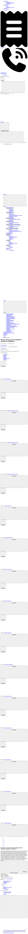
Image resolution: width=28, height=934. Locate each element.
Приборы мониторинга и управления (14, 219)
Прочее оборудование (9, 233)
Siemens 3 (4, 356)
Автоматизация (8, 232)
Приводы (10, 213)
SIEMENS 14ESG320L (7, 791)
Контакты (7, 6)
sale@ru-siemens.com (4, 73)
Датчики (10, 229)
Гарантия (7, 4)
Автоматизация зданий (9, 212)
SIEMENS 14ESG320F (7, 632)
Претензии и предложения (7, 891)
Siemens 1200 (5, 354)
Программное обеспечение (13, 216)
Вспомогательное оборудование (14, 226)
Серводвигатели (11, 210)
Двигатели (7, 314)
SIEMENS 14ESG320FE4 (9, 664)
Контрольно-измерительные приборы (12, 228)
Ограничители (11, 225)
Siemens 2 (4, 355)
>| (3, 845)
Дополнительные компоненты (13, 230)
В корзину (14, 380)
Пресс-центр (5, 8)
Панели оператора (12, 214)
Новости (10, 246)
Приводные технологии (9, 207)
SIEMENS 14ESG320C (7, 505)
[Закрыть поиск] (13, 87)
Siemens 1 (4, 357)
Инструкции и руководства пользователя (15, 231)
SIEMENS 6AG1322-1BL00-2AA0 (13, 442)
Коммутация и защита (9, 322)
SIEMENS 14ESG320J (7, 759)
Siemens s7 (5, 359)
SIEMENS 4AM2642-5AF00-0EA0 (13, 410)
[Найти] (1, 92)
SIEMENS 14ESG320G (7, 696)
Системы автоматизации (9, 217)
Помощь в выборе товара (10, 2)
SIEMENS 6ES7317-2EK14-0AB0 (13, 474)
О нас (10, 241)
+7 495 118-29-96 (3, 72)
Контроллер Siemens (6, 358)
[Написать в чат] (14, 906)
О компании (5, 5)
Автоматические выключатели (13, 222)
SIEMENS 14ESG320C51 (9, 537)
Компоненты (11, 209)
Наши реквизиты (6, 888)
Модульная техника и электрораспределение (13, 224)
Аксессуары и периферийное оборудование (15, 215)
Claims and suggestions (6, 892)
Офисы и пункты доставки (10, 7)
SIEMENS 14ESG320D (7, 569)
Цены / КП (5, 883)
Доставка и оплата (9, 3)
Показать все (11, 211)
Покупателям (5, 1)
